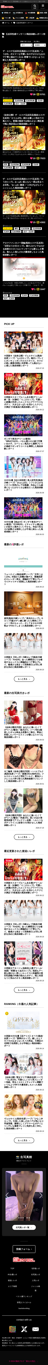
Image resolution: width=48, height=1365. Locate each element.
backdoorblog (24, 1308)
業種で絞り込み (25, 41)
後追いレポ (12, 1280)
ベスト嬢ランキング (24, 1296)
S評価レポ (35, 1268)
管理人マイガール (24, 1302)
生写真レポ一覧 (22, 1227)
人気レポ (35, 1280)
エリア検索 (12, 1286)
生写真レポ (35, 1274)
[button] (7, 1195)
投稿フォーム (23, 1249)
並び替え (37, 41)
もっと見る (22, 679)
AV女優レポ (12, 1274)
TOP (12, 1268)
